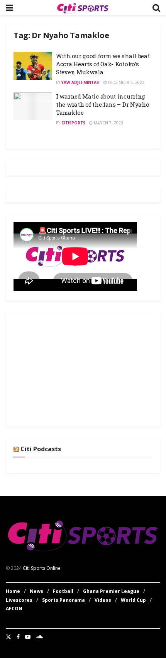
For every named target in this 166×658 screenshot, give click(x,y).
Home (13, 591)
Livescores (19, 600)
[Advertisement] (71, 368)
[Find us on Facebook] (18, 637)
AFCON (14, 608)
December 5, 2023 (125, 82)
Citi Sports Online (42, 568)
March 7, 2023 (108, 123)
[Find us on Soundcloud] (39, 637)
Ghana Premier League (111, 591)
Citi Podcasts (40, 449)
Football (63, 591)
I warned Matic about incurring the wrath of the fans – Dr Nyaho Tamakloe (102, 104)
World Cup (133, 600)
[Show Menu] (9, 7)
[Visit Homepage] (82, 7)
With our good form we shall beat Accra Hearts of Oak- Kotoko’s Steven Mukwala (102, 64)
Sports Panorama (63, 600)
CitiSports (73, 123)
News (36, 591)
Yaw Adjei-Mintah (80, 82)
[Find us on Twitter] (8, 637)
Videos (103, 600)
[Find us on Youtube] (27, 637)
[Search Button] (156, 7)
